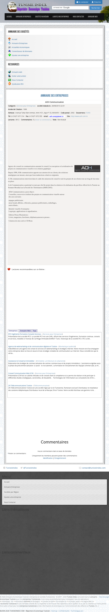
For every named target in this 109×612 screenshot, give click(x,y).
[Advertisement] (54, 146)
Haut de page (104, 597)
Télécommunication (41, 385)
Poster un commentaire (42, 120)
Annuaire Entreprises (23, 16)
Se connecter (83, 2)
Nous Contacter (78, 16)
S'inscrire (97, 2)
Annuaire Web (25, 331)
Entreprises (13, 331)
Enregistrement (60, 458)
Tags (34, 331)
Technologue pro (77, 611)
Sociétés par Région (42, 16)
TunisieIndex (12, 468)
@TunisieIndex (30, 468)
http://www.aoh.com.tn (79, 116)
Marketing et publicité (67, 346)
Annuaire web (93, 16)
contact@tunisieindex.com (94, 468)
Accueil (9, 16)
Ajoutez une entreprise (61, 16)
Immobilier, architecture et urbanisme (51, 361)
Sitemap (54, 611)
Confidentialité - (65, 611)
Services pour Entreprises (26, 106)
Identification (48, 458)
